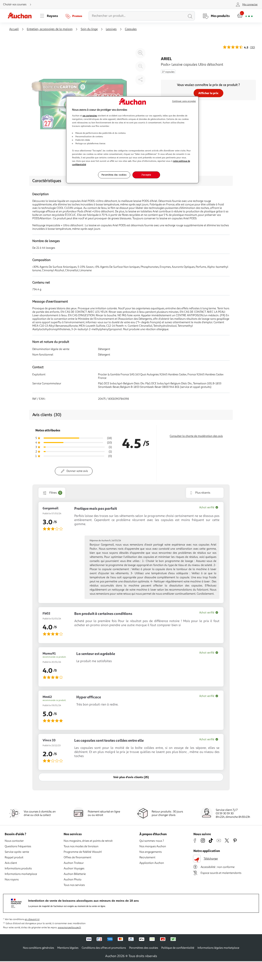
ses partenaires (89, 115)
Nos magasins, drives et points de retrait (88, 841)
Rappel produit (14, 857)
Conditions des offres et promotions (104, 948)
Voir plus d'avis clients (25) (131, 777)
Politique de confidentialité (177, 948)
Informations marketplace (21, 874)
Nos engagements (150, 852)
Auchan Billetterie (75, 874)
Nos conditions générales (38, 948)
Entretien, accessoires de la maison (49, 29)
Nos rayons (12, 879)
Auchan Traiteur (74, 863)
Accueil (14, 29)
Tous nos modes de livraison (81, 846)
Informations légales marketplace (218, 948)
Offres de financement (77, 857)
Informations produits (18, 868)
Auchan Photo (72, 879)
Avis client (11, 863)
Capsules (131, 29)
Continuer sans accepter (184, 101)
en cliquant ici (32, 919)
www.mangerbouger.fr (69, 927)
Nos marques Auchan (152, 846)
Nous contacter (14, 841)
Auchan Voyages (74, 868)
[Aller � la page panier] (245, 16)
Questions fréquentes (18, 846)
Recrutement (147, 857)
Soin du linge (89, 29)
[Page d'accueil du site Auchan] (21, 16)
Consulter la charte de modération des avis (196, 436)
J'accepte (146, 174)
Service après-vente (17, 852)
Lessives (111, 29)
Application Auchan (151, 863)
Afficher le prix (208, 93)
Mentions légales (67, 948)
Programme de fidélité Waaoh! (83, 852)
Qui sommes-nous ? (151, 841)
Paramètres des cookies (114, 174)
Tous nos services (74, 885)
